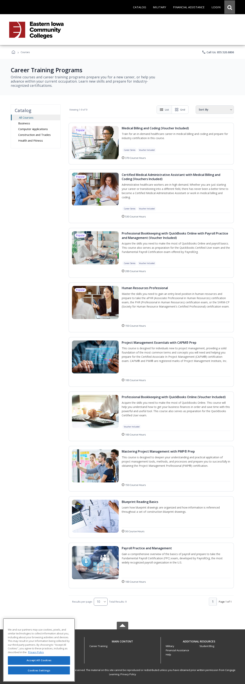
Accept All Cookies (39, 660)
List (167, 109)
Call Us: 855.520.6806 (218, 52)
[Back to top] (122, 643)
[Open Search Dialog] (229, 7)
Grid (182, 109)
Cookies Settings (39, 670)
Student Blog (206, 646)
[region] (39, 650)
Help (168, 654)
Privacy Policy (128, 674)
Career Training (98, 646)
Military (170, 646)
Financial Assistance (177, 650)
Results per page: (82, 601)
